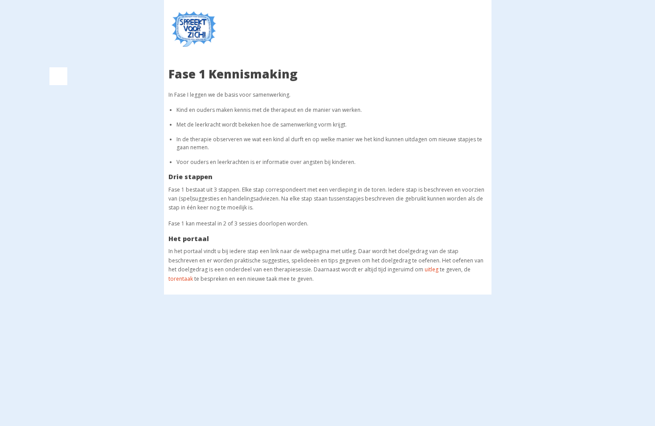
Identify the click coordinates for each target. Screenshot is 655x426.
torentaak (180, 279)
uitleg (431, 269)
